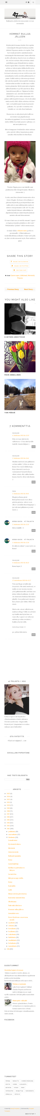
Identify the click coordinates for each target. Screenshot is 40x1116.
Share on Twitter (21, 266)
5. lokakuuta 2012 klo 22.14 (20, 542)
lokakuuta (11, 837)
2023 (8, 799)
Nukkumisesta (30, 1091)
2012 (8, 829)
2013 (8, 826)
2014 (8, 823)
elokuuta (11, 926)
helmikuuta (12, 943)
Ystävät (16, 1087)
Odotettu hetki (13, 852)
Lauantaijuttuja (13, 864)
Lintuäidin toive (13, 913)
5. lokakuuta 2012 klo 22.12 (20, 524)
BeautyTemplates (15, 1108)
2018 (8, 811)
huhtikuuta (12, 937)
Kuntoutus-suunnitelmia (16, 898)
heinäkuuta (12, 928)
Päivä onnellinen (12, 375)
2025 (8, 793)
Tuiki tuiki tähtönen (15, 905)
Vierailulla (9, 1094)
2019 (8, 808)
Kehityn (8, 1084)
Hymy (10, 860)
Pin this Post (21, 270)
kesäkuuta (11, 931)
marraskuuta (12, 834)
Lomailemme (12, 840)
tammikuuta (12, 946)
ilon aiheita (23, 1084)
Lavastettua (12, 874)
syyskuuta (11, 923)
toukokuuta (12, 934)
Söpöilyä (17, 1094)
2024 (8, 796)
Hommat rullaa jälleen (15, 909)
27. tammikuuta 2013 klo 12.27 (21, 580)
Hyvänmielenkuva (14, 844)
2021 (8, 802)
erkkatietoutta (22, 231)
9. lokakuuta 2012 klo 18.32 (20, 563)
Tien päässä (9, 413)
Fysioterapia (15, 275)
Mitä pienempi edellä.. (16, 878)
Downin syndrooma (27, 1081)
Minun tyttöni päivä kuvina (17, 894)
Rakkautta (16, 1081)
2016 (8, 817)
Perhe (22, 1087)
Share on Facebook (20, 261)
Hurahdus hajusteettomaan (13, 970)
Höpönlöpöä (9, 1091)
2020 (8, 805)
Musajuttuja (19, 1091)
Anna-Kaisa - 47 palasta (23, 521)
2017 (8, 814)
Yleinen (15, 1084)
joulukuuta (11, 831)
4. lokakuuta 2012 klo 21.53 (20, 435)
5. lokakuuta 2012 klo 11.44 (20, 458)
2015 (8, 820)
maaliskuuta (12, 940)
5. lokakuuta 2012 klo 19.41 (20, 494)
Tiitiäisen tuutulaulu (19, 984)
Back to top (29, 1114)
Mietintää (31, 275)
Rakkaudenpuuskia (14, 856)
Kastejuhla (11, 886)
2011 (8, 949)
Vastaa (33, 446)
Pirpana (20, 278)
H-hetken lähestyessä (14, 337)
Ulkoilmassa (12, 902)
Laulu (10, 890)
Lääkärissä (23, 275)
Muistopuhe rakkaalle (20, 1001)
